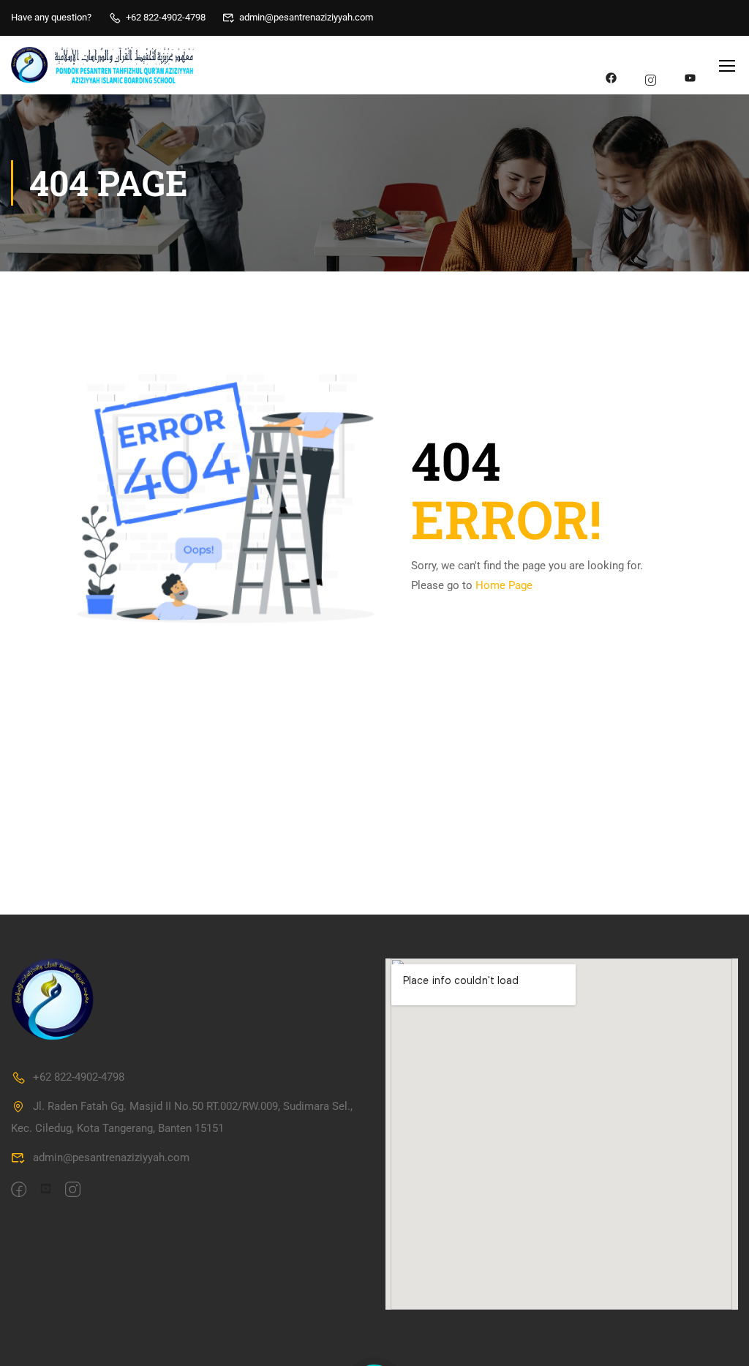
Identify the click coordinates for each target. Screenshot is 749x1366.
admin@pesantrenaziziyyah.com (306, 17)
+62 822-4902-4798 (166, 17)
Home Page (503, 585)
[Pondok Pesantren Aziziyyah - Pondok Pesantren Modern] (102, 65)
